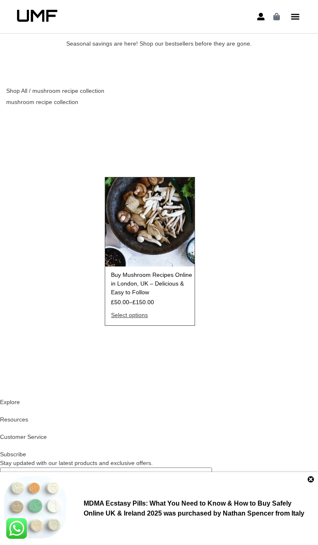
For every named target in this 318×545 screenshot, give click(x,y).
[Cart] (276, 16)
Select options (129, 315)
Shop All (16, 90)
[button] (295, 17)
